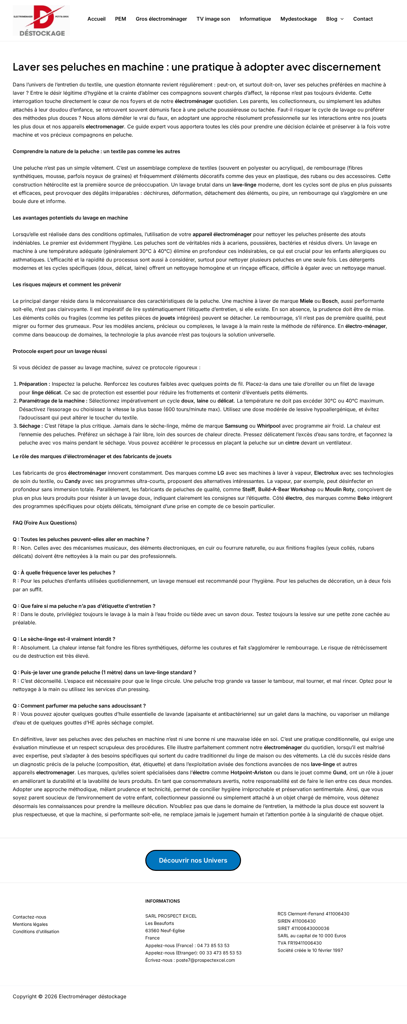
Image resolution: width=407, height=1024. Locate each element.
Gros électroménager (161, 19)
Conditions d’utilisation (36, 931)
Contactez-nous (29, 916)
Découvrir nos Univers (193, 860)
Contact (363, 19)
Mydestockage (298, 19)
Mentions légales (30, 924)
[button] (340, 19)
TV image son (213, 19)
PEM (120, 19)
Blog (331, 19)
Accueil (96, 19)
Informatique (255, 19)
